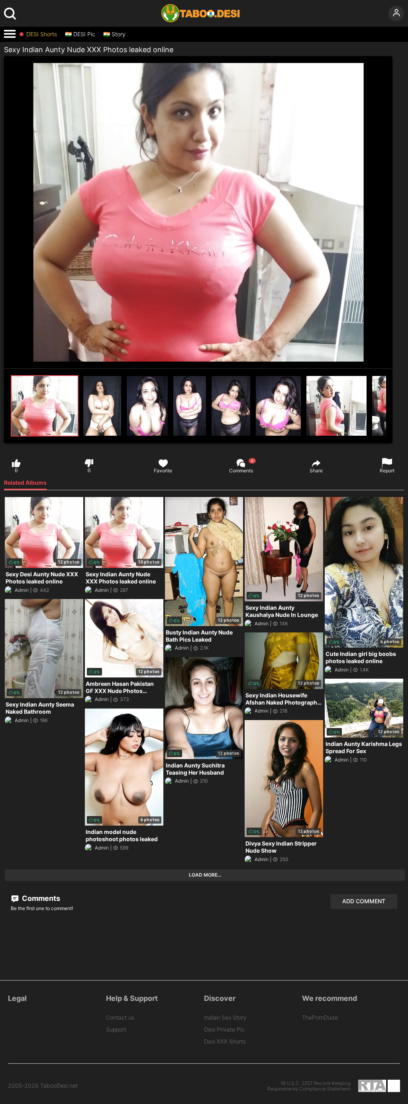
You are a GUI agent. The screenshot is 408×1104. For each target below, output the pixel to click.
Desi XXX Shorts (225, 1041)
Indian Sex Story (225, 1017)
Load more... (205, 875)
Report (387, 471)
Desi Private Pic (224, 1029)
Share (316, 471)
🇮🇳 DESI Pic (80, 34)
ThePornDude (320, 1017)
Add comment (363, 901)
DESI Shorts (41, 34)
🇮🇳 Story (114, 34)
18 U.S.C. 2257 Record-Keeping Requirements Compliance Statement (308, 1086)
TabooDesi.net (59, 1085)
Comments (241, 466)
